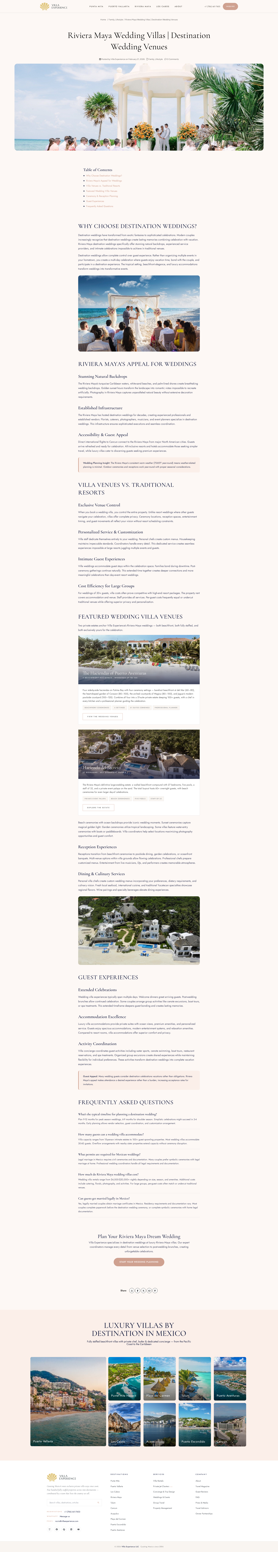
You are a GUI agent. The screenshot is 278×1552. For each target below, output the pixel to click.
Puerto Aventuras (228, 1395)
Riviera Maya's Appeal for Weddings (104, 180)
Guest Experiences (95, 201)
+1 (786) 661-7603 (212, 6)
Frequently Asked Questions (99, 206)
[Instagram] (49, 1529)
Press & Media (202, 1502)
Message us (58, 1516)
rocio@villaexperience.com (62, 1521)
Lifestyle (119, 19)
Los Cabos (163, 6)
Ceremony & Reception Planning (102, 196)
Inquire (230, 6)
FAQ (197, 1497)
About (178, 6)
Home (103, 19)
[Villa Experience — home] (53, 6)
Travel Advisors (202, 1508)
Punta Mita (96, 6)
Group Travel (158, 1502)
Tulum (185, 1395)
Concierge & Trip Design (164, 1491)
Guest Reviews (202, 1491)
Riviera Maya (143, 6)
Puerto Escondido (193, 1441)
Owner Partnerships (204, 1513)
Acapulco (152, 1441)
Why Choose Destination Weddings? (104, 175)
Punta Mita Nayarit (123, 1395)
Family (112, 19)
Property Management (162, 1508)
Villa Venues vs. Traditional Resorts (103, 185)
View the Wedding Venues (102, 716)
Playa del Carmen (158, 1395)
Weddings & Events (161, 1497)
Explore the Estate (98, 807)
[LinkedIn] (71, 1529)
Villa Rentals (158, 1480)
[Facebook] (56, 1529)
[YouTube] (78, 1529)
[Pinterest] (64, 1529)
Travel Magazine (202, 1486)
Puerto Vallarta (119, 6)
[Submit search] (98, 1502)
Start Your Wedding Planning (139, 1262)
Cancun (222, 1441)
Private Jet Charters (163, 1486)
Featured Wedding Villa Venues (101, 191)
